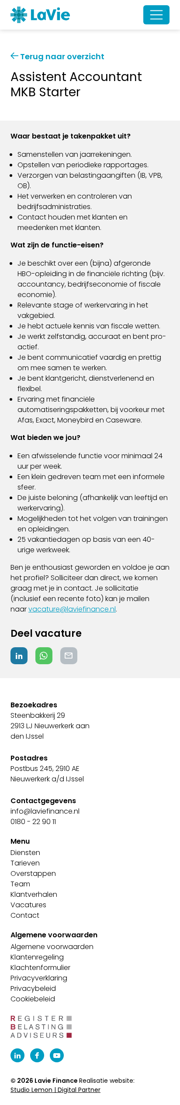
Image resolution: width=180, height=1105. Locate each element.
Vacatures (28, 905)
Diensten (25, 853)
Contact (24, 915)
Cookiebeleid (32, 999)
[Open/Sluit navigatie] (156, 14)
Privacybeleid (33, 988)
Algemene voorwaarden (51, 947)
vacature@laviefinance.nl (72, 609)
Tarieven (25, 863)
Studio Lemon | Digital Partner (55, 1089)
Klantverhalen (33, 894)
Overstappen (33, 873)
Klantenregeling (37, 957)
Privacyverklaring (38, 978)
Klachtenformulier (40, 968)
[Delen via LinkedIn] (19, 655)
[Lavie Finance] (40, 15)
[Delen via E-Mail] (68, 655)
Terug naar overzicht (61, 56)
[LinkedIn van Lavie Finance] (17, 1055)
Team (20, 884)
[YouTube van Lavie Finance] (57, 1055)
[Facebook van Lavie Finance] (37, 1055)
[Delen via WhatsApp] (43, 655)
